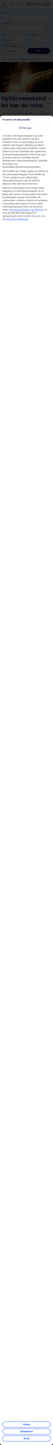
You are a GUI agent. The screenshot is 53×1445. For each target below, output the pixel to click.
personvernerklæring (17, 219)
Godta (26, 1424)
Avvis (26, 1438)
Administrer (26, 1431)
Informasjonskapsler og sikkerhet (26, 210)
